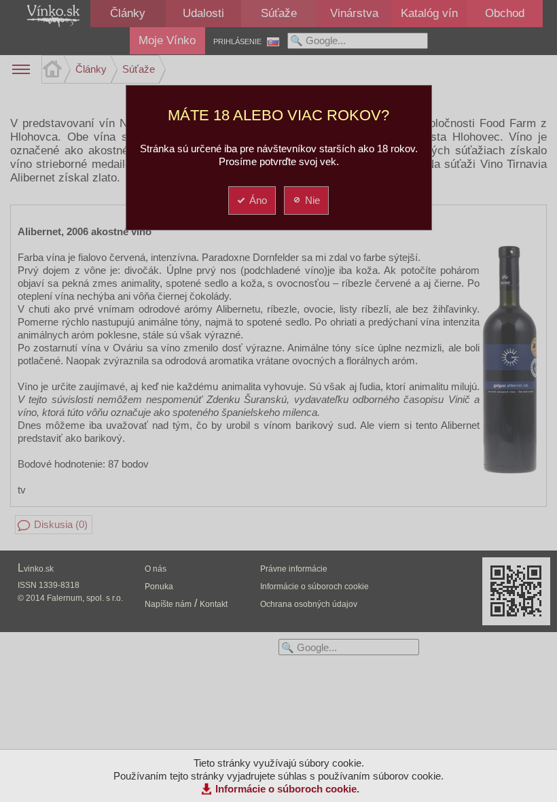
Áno (258, 200)
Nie (312, 200)
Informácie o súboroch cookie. (287, 789)
